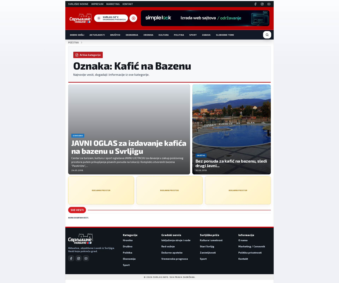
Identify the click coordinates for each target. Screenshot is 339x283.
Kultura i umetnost (211, 240)
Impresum (97, 4)
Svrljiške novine (78, 4)
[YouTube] (269, 4)
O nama (243, 240)
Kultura (164, 35)
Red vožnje (168, 246)
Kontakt (128, 4)
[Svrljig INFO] (81, 18)
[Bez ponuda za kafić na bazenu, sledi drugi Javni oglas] (231, 129)
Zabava (206, 35)
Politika (179, 35)
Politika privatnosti (250, 252)
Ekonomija (132, 35)
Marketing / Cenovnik (251, 246)
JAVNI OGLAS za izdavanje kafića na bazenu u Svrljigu (128, 146)
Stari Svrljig (207, 246)
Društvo (115, 35)
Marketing (113, 4)
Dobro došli (77, 35)
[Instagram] (262, 4)
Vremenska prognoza (174, 258)
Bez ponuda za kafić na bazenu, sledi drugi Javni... (231, 163)
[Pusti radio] (133, 18)
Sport (193, 35)
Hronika (148, 35)
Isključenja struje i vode (176, 240)
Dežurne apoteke (172, 252)
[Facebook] (255, 4)
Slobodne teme (225, 35)
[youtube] (86, 258)
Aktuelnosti (97, 35)
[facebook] (71, 258)
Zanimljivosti (208, 252)
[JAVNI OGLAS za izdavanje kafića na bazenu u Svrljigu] (129, 129)
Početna (73, 42)
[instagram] (79, 258)
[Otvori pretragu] (267, 34)
